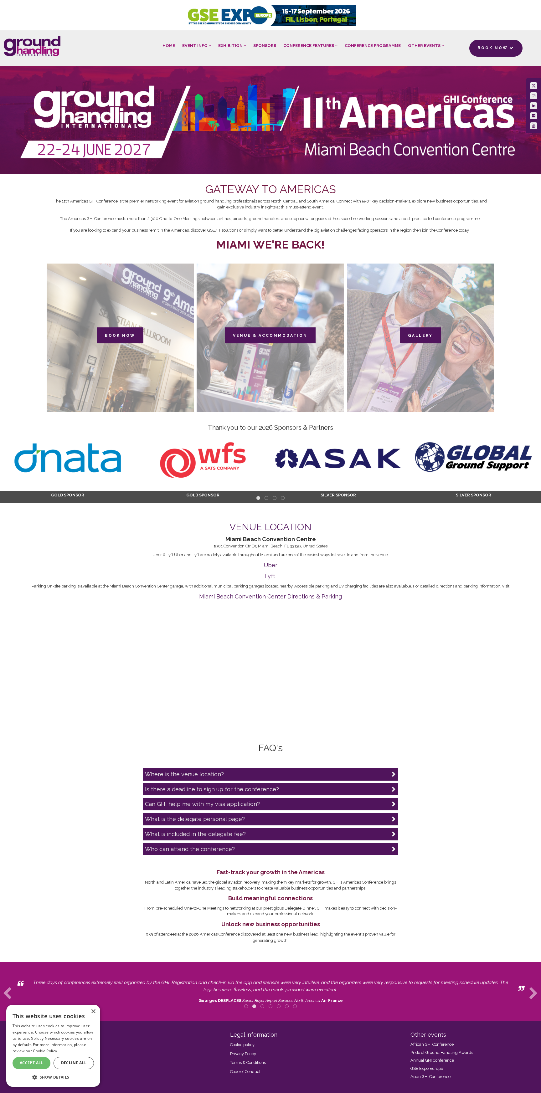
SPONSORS (264, 45)
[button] (53, 1076)
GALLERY (420, 335)
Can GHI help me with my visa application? (202, 804)
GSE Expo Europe (426, 1068)
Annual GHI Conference (432, 1060)
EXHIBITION (231, 45)
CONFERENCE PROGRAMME (373, 45)
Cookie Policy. (45, 1051)
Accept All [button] (31, 1062)
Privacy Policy (243, 1053)
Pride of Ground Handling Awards (441, 1052)
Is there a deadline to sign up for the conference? (212, 789)
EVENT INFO (195, 45)
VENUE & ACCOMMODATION (270, 335)
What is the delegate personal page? (195, 819)
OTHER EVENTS (424, 45)
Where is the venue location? (184, 774)
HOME (168, 45)
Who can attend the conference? (190, 849)
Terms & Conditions (248, 1062)
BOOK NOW (120, 335)
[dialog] (53, 1046)
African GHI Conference (432, 1044)
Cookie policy (242, 1044)
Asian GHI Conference (430, 1076)
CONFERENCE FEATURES (309, 45)
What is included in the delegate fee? (195, 834)
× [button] (93, 1011)
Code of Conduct (245, 1071)
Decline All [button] (73, 1062)
